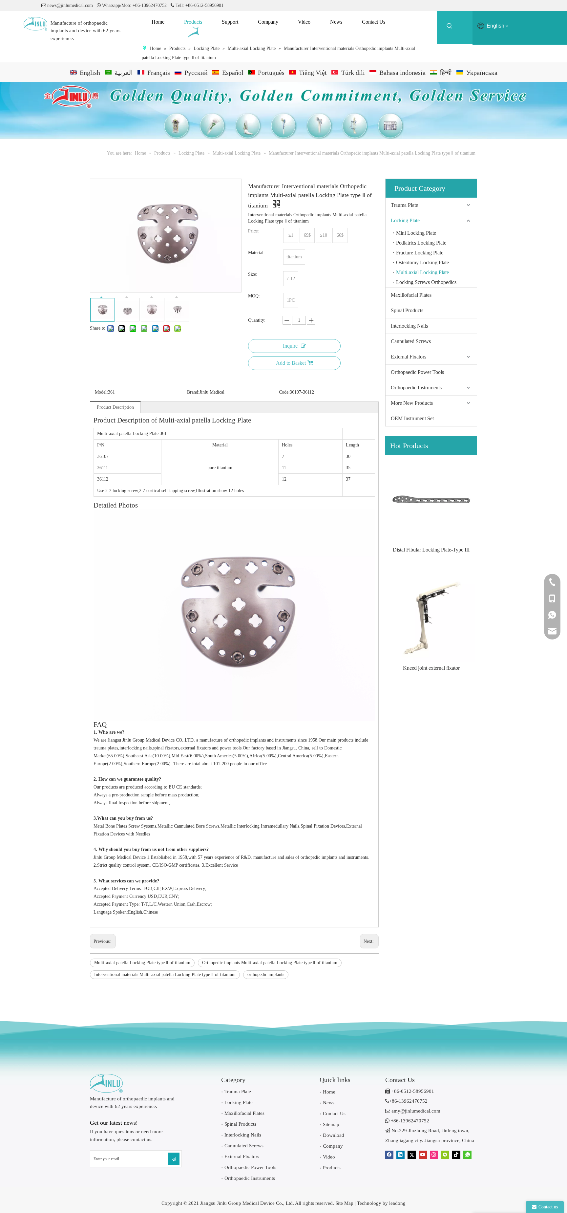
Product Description (115, 407)
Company (333, 1146)
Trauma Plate (404, 205)
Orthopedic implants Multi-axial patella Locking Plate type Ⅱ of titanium (269, 962)
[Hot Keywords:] (449, 27)
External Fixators (408, 356)
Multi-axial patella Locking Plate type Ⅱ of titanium (142, 962)
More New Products (412, 403)
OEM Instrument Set (412, 418)
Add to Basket (291, 363)
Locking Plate (405, 220)
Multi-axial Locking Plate (422, 272)
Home (329, 1091)
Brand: (193, 392)
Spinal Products (407, 310)
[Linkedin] (400, 1155)
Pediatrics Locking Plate (421, 243)
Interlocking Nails (409, 326)
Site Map (344, 1203)
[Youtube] (423, 1155)
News (328, 1102)
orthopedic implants (265, 974)
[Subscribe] (173, 1159)
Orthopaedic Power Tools (417, 372)
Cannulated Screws (411, 341)
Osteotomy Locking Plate (422, 262)
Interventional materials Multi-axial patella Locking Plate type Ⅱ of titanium (165, 974)
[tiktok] (456, 1155)
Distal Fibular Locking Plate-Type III (431, 549)
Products (332, 1167)
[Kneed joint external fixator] (431, 617)
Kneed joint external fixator (431, 668)
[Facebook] (389, 1155)
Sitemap (331, 1124)
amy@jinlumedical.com (412, 1111)
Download (333, 1135)
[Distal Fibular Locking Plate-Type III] (431, 499)
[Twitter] (412, 1155)
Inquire (290, 346)
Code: (284, 392)
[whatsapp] (467, 1155)
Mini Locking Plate (416, 233)
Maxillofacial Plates (411, 295)
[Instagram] (434, 1155)
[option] (431, 504)
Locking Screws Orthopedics (426, 282)
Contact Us (334, 1113)
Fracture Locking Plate (419, 252)
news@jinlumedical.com (70, 5)
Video (329, 1156)
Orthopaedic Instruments (416, 387)
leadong (397, 1203)
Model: (101, 392)
